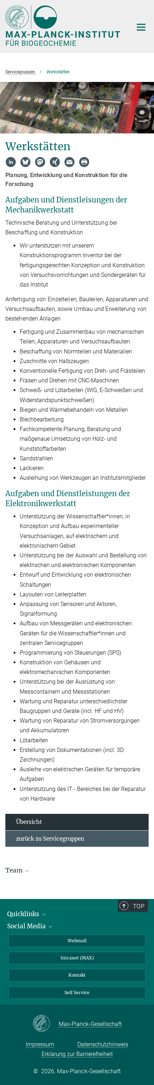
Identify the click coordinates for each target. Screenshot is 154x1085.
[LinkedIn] (10, 162)
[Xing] (54, 162)
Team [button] (14, 870)
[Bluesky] (25, 162)
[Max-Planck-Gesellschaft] (46, 1023)
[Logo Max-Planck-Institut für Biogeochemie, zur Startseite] (63, 25)
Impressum (40, 1044)
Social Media (27, 926)
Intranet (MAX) (77, 958)
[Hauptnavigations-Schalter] (141, 27)
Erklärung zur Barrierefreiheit (77, 1054)
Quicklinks (24, 914)
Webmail (77, 940)
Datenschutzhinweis (102, 1044)
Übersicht (29, 821)
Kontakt (77, 975)
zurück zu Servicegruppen (50, 838)
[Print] (84, 162)
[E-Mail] (69, 162)
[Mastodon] (40, 162)
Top (138, 906)
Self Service (77, 992)
